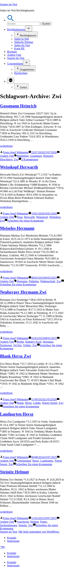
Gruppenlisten (15, 63)
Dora (20, 217)
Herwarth (29, 217)
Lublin (37, 402)
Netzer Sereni (49, 402)
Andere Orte (14, 54)
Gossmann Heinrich (18, 106)
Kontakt (11, 537)
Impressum (13, 540)
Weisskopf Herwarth (19, 167)
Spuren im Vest (8, 4)
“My (2, 546)
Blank (20, 402)
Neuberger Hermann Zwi (23, 292)
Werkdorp (54, 217)
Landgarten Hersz (16, 414)
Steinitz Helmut (14, 472)
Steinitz (22, 525)
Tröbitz (27, 345)
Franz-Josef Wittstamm (15, 152)
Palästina (34, 281)
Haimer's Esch (33, 341)
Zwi (16, 159)
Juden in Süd (21, 38)
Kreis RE (19, 48)
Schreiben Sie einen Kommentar (25, 220)
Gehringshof (24, 460)
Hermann (22, 281)
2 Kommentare (29, 159)
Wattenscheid (47, 281)
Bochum (12, 51)
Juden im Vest (22, 45)
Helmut (34, 521)
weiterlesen (6, 145)
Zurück (23, 87)
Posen (43, 521)
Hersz (28, 402)
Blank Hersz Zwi (15, 356)
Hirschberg (6, 159)
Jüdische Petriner (23, 42)
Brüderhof (22, 155)
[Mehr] (10, 80)
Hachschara (20, 73)
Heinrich (48, 155)
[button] (10, 20)
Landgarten (46, 460)
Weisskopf (42, 217)
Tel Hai (17, 345)
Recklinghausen (16, 29)
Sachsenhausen (8, 525)
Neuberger (6, 345)
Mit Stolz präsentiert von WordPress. (39, 531)
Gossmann (36, 155)
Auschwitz (23, 521)
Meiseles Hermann (17, 228)
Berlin (20, 341)
